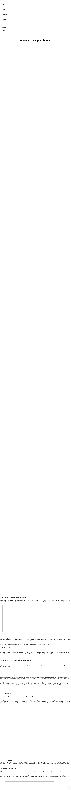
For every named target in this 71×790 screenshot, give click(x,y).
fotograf (6, 660)
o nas (3, 4)
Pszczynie (62, 653)
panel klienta (5, 14)
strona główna (5, 2)
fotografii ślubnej (21, 597)
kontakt (4, 19)
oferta (3, 7)
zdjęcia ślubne (9, 760)
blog (3, 9)
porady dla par (6, 12)
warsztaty (4, 17)
